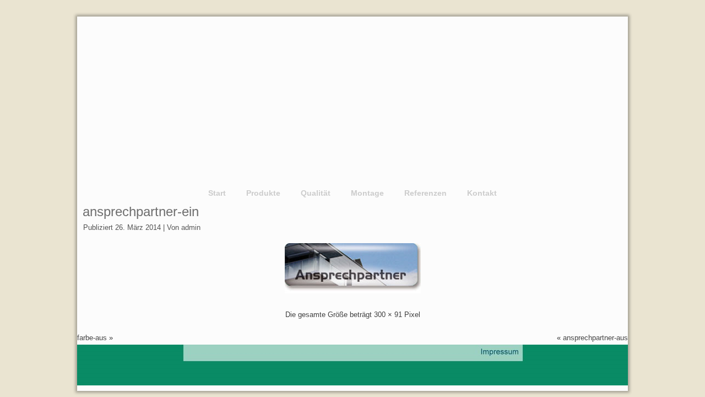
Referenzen (425, 193)
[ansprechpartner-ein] (352, 291)
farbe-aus (92, 338)
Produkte (263, 193)
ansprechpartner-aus (595, 338)
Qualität (315, 193)
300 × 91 (388, 314)
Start (217, 193)
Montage (367, 193)
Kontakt (482, 193)
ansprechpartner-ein (141, 211)
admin (190, 227)
